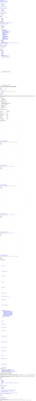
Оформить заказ (1, 49)
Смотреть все (4, 368)
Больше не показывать (11, 398)
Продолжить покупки (2, 399)
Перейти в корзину (6, 399)
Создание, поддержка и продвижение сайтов (4, 393)
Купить (1, 168)
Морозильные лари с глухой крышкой (5, 55)
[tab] (3, 92)
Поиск (0, 44)
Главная (2, 54)
